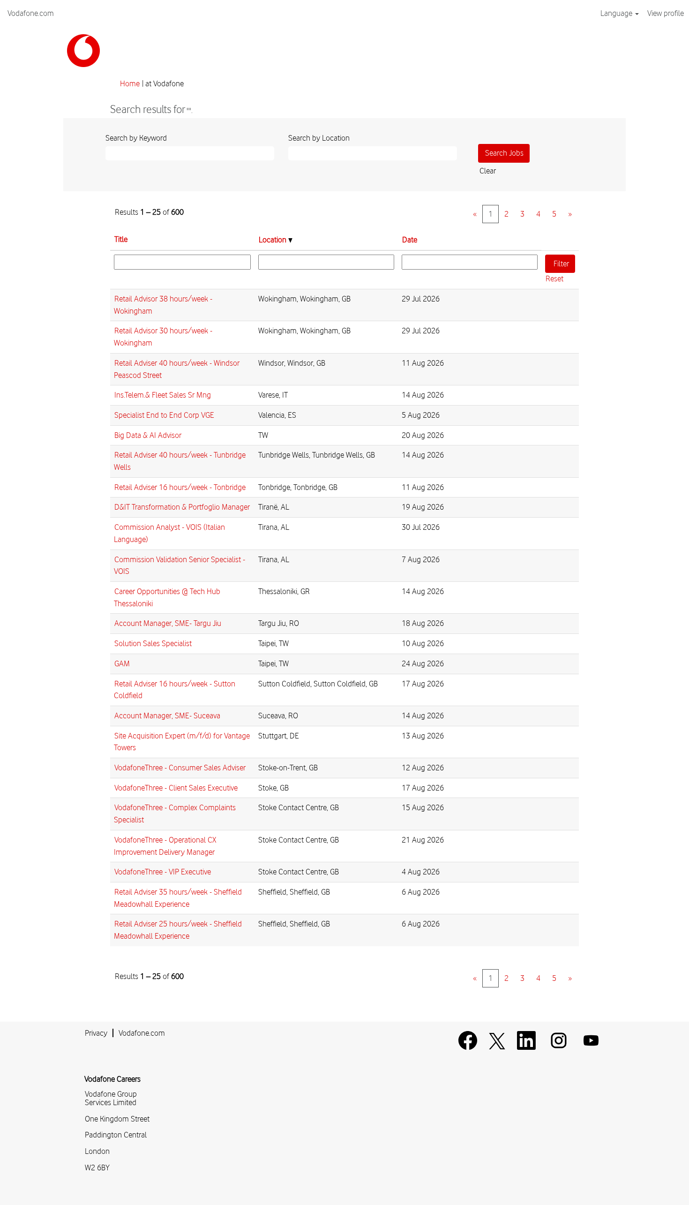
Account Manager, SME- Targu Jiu (167, 623)
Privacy (96, 1033)
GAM (122, 663)
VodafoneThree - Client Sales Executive (176, 787)
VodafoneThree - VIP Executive (162, 871)
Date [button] (409, 239)
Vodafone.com (30, 13)
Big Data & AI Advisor (147, 435)
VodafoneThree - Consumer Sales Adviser (180, 767)
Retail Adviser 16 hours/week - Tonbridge (180, 487)
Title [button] (120, 239)
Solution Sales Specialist (153, 643)
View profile (665, 13)
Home (130, 83)
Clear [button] (487, 170)
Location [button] (273, 239)
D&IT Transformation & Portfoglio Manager (182, 507)
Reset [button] (554, 278)
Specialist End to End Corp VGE (164, 415)
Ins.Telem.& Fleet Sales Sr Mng (162, 394)
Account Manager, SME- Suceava (167, 715)
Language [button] (617, 13)
